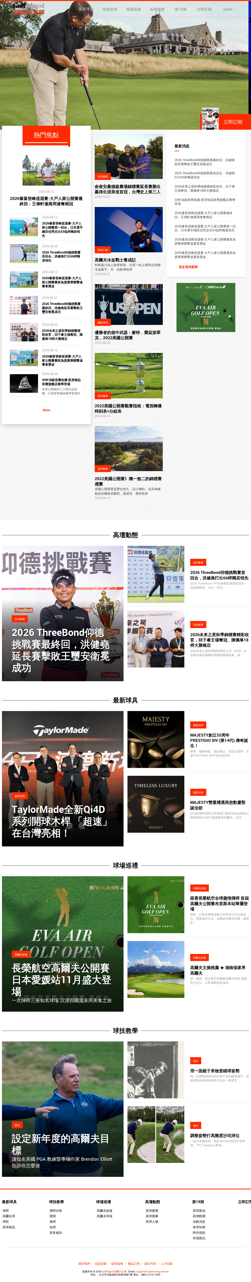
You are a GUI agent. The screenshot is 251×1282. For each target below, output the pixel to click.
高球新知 (199, 1210)
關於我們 (84, 1264)
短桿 (53, 1227)
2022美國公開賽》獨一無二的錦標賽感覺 (128, 481)
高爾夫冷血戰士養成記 (115, 260)
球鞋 (6, 1221)
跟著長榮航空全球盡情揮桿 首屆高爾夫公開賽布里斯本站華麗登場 (219, 903)
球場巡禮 (133, 8)
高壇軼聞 (199, 1216)
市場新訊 (199, 1238)
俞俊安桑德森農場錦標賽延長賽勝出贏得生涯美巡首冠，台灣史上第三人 (128, 189)
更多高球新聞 (188, 267)
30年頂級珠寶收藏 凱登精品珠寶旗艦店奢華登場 (61, 382)
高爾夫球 (9, 1216)
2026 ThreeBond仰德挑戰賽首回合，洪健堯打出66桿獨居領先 (61, 256)
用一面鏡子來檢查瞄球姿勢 (215, 1070)
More (46, 410)
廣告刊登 (150, 1264)
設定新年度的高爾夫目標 (61, 1144)
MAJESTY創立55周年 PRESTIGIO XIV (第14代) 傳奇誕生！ (219, 740)
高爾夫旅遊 (104, 1210)
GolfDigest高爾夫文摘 (114, 1271)
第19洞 (180, 8)
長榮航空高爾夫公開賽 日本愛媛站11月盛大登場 (61, 979)
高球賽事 (152, 1216)
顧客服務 (117, 1264)
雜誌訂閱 (134, 1264)
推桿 (53, 1221)
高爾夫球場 (104, 1216)
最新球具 (86, 8)
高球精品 (9, 1227)
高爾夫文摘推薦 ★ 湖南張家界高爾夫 (218, 970)
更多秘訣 (56, 1232)
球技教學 (109, 8)
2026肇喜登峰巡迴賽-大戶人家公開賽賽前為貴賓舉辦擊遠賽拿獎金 (62, 282)
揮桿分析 (56, 1210)
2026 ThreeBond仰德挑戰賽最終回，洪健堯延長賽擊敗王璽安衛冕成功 (62, 308)
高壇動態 (156, 8)
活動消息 (199, 1221)
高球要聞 (152, 1210)
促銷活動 (101, 1264)
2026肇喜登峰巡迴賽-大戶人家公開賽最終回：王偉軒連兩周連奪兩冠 (46, 201)
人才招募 (167, 1264)
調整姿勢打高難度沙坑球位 (215, 1135)
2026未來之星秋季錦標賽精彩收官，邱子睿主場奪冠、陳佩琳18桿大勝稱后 (62, 334)
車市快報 (199, 1227)
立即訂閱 (203, 8)
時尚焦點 (199, 1232)
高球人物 (152, 1221)
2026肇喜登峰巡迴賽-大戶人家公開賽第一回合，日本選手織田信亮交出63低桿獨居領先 (62, 229)
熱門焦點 (46, 135)
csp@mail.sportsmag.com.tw (152, 1271)
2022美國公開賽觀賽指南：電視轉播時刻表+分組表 (128, 408)
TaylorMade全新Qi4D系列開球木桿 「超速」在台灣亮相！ (62, 820)
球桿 (6, 1210)
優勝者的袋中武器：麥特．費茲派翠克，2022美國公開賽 (128, 335)
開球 (53, 1216)
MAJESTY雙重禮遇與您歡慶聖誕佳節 (218, 805)
